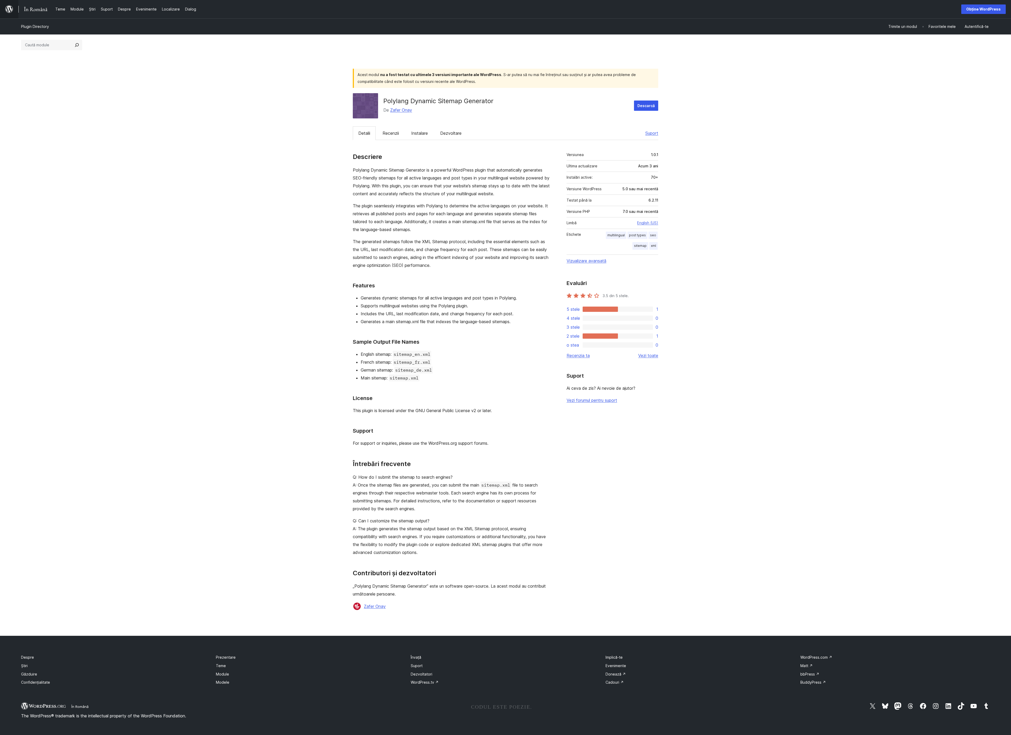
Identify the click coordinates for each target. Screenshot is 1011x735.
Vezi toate (648, 355)
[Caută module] (77, 45)
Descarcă (646, 105)
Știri (24, 665)
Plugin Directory (35, 26)
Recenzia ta (578, 355)
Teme (221, 665)
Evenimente (616, 665)
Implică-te (614, 657)
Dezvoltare (451, 133)
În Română (79, 706)
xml (653, 246)
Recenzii (391, 133)
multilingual (616, 235)
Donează (616, 674)
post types (637, 235)
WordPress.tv (425, 682)
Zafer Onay (401, 110)
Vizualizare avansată (586, 260)
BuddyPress (813, 682)
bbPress (809, 674)
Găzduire (29, 674)
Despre (27, 657)
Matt (806, 665)
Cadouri (615, 682)
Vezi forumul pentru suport (592, 400)
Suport (651, 133)
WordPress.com (816, 657)
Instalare (419, 133)
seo (653, 235)
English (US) (647, 223)
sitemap (640, 246)
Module (222, 674)
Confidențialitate (35, 682)
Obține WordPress (983, 9)
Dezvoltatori (421, 674)
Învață (416, 657)
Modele (222, 682)
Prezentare (226, 657)
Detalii (364, 133)
